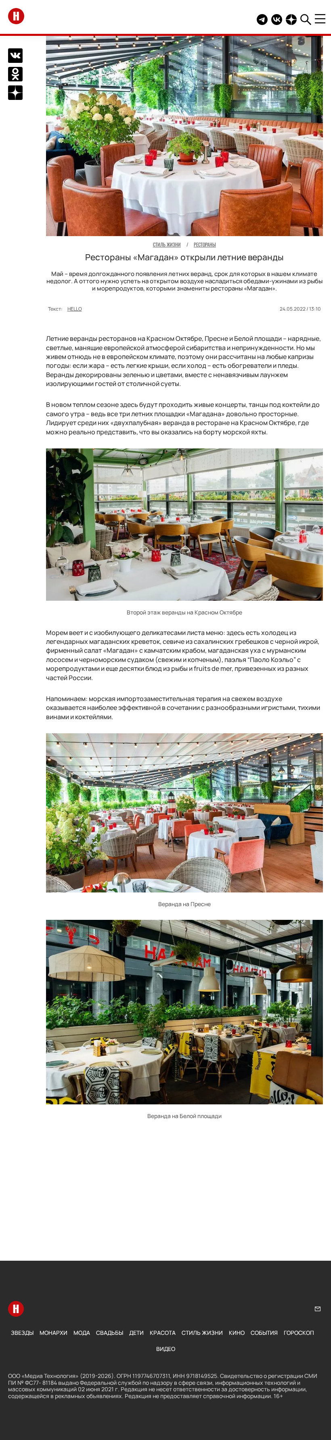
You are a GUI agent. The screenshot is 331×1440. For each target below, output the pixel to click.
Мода (81, 1332)
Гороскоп (299, 1332)
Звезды (22, 1332)
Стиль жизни (202, 1332)
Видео (165, 1349)
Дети (136, 1332)
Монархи (53, 1332)
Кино (237, 1332)
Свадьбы (109, 1332)
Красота (163, 1332)
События (264, 1332)
